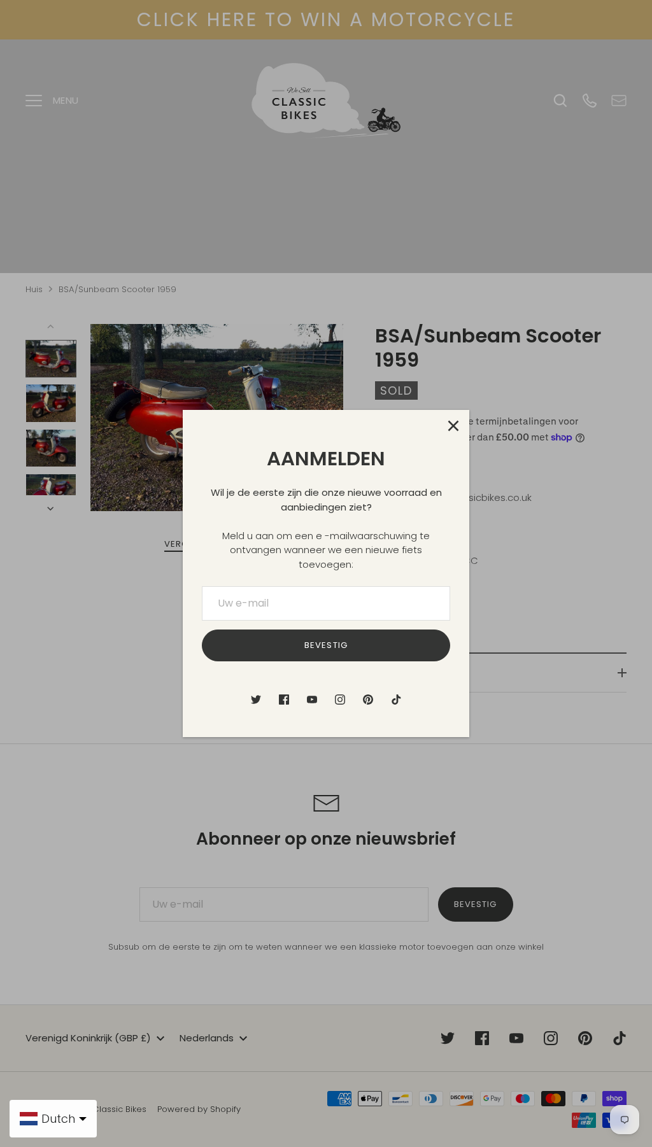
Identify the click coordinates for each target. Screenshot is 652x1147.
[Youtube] (312, 700)
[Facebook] (284, 700)
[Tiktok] (396, 700)
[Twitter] (256, 700)
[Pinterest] (368, 700)
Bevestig (325, 645)
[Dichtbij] (453, 426)
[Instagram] (340, 700)
